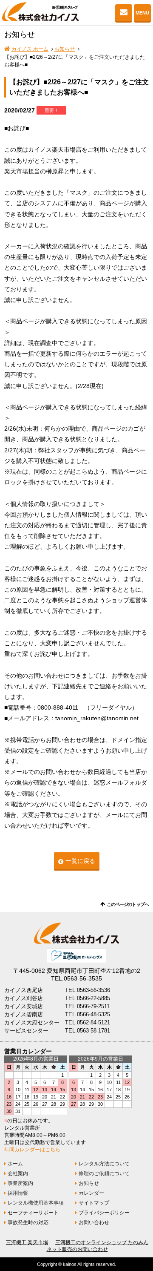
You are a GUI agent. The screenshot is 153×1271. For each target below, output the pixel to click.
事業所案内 (20, 1183)
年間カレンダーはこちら (32, 1150)
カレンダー (91, 1193)
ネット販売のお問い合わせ (77, 1249)
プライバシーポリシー (104, 1213)
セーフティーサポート (33, 1213)
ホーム (15, 1164)
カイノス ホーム (29, 49)
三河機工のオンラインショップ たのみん (101, 1242)
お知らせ (64, 49)
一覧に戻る (80, 860)
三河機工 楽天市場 (27, 1242)
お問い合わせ (123, 12)
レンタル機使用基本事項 (36, 1203)
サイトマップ (94, 1203)
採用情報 (18, 1193)
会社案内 (18, 1173)
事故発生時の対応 (28, 1222)
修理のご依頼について (104, 1173)
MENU (142, 12)
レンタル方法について (104, 1164)
